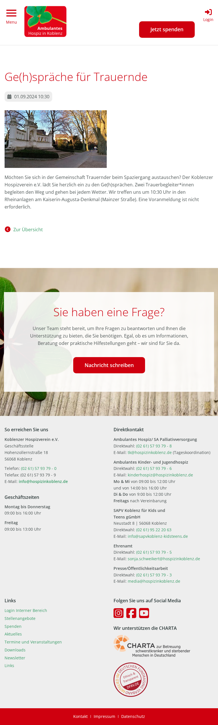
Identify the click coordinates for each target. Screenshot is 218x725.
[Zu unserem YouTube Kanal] (144, 613)
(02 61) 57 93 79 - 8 (154, 446)
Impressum (104, 716)
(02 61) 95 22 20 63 (153, 529)
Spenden (13, 626)
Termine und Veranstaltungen (33, 642)
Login (208, 19)
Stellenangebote (20, 618)
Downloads (15, 650)
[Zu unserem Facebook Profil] (131, 613)
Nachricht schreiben (109, 365)
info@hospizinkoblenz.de (43, 481)
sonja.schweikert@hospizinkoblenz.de (164, 558)
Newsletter (15, 658)
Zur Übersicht (28, 229)
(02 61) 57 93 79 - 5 (154, 552)
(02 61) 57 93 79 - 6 (154, 468)
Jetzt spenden (166, 29)
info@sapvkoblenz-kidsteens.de (158, 536)
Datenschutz (133, 716)
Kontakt (80, 716)
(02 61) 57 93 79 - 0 (38, 468)
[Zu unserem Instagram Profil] (118, 613)
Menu (11, 22)
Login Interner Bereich (26, 610)
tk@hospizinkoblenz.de (150, 452)
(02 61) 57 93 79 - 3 (154, 575)
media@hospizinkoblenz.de (154, 581)
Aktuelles (13, 634)
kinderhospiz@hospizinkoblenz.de (160, 475)
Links (9, 665)
